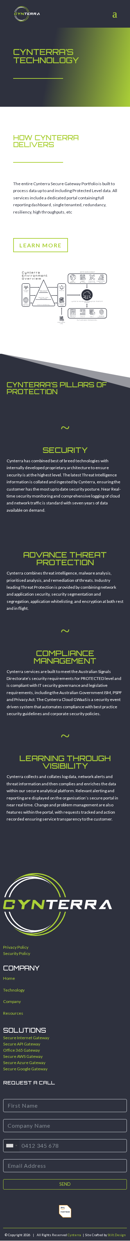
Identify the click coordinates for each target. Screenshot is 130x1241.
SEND (65, 1184)
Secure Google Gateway (25, 1068)
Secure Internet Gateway (26, 1037)
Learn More (40, 245)
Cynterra (74, 1235)
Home (9, 978)
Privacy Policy (15, 947)
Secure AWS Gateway (23, 1056)
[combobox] (11, 1145)
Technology (14, 990)
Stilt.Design (116, 1235)
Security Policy (16, 953)
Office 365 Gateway (21, 1050)
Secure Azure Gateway (24, 1062)
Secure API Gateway (21, 1043)
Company (12, 1001)
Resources (13, 1013)
